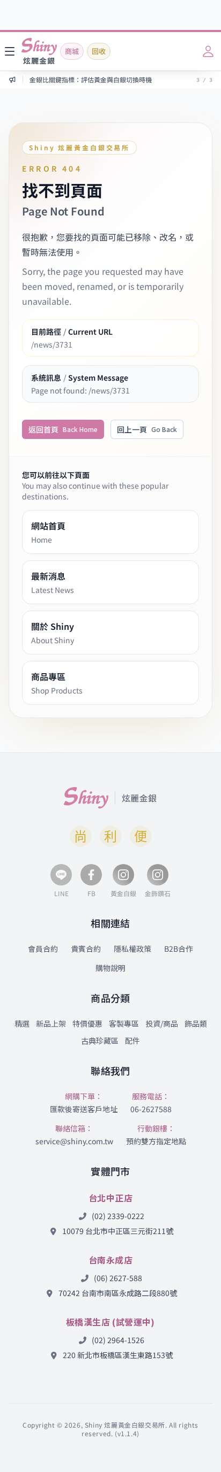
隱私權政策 (132, 948)
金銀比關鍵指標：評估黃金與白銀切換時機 (91, 79)
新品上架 (51, 1023)
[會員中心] (208, 51)
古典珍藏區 (100, 1040)
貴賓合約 (86, 948)
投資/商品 (161, 1023)
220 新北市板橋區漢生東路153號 (117, 1355)
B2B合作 (178, 948)
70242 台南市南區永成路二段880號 (117, 1293)
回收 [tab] (99, 51)
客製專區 (124, 1023)
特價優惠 (87, 1023)
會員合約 (43, 948)
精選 (22, 1023)
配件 (132, 1040)
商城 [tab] (72, 51)
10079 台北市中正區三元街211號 (117, 1231)
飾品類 (196, 1023)
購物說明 (110, 967)
